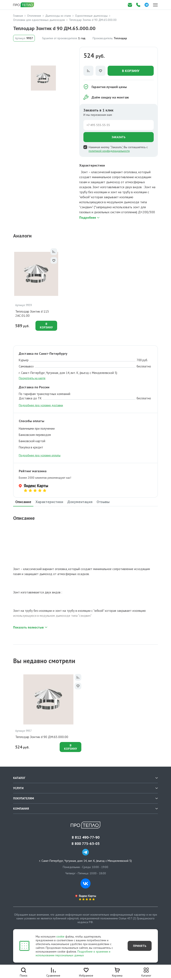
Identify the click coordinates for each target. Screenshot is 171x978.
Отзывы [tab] (103, 501)
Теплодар (120, 38)
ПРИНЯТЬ (139, 946)
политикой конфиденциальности (109, 151)
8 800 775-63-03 (85, 844)
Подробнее (87, 218)
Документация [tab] (79, 501)
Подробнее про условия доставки (41, 405)
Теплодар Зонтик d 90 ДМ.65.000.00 (41, 737)
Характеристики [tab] (49, 501)
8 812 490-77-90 (85, 837)
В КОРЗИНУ (130, 71)
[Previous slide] (12, 289)
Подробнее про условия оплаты (39, 455)
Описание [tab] (23, 501)
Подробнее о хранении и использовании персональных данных (73, 953)
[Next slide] (159, 289)
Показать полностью (28, 627)
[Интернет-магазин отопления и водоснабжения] (24, 5)
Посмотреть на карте (32, 378)
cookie (60, 936)
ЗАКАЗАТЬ (118, 137)
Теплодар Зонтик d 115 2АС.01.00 (32, 313)
